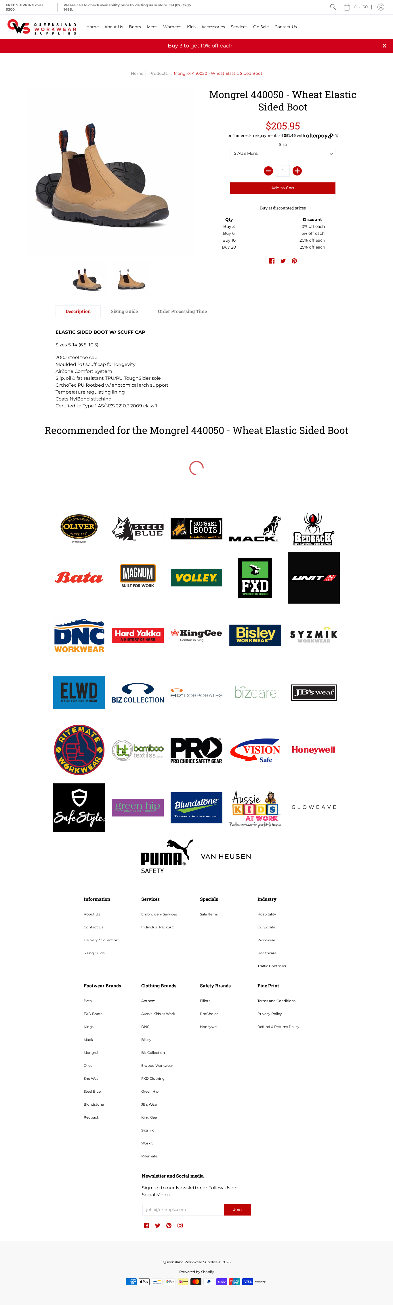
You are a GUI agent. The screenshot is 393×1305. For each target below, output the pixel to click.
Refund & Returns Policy (278, 1026)
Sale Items (209, 914)
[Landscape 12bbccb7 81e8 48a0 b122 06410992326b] (138, 528)
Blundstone (94, 1104)
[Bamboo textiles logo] (138, 750)
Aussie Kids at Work (158, 1014)
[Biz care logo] (255, 693)
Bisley (146, 1039)
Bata (88, 1001)
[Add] (297, 170)
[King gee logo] (196, 635)
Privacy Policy (269, 1014)
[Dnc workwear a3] (79, 635)
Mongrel (91, 1052)
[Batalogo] (79, 577)
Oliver (89, 1065)
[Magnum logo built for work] (138, 578)
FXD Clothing (153, 1078)
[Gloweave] (314, 808)
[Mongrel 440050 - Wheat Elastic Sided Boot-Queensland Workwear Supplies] (89, 279)
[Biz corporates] (196, 692)
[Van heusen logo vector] (226, 856)
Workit (147, 1143)
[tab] (78, 311)
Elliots (205, 1001)
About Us (92, 914)
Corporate (266, 927)
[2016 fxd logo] (255, 578)
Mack (88, 1039)
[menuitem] (333, 7)
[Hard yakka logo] (138, 635)
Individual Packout (157, 927)
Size (283, 144)
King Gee (149, 1117)
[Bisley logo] (255, 635)
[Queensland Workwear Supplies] (42, 27)
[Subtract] (268, 170)
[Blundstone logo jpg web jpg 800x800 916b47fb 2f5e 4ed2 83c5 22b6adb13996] (196, 807)
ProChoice (209, 1014)
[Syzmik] (314, 635)
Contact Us (93, 927)
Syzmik (147, 1130)
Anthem (148, 1001)
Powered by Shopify (196, 1272)
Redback (91, 1117)
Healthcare (266, 953)
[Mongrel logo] (196, 529)
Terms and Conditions (276, 1001)
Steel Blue (92, 1091)
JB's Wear (149, 1104)
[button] (381, 7)
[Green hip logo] (138, 807)
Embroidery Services (159, 914)
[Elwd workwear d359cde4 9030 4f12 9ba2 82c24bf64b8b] (79, 692)
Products (158, 73)
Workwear (266, 940)
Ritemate (149, 1156)
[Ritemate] (79, 750)
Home (137, 73)
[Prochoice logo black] (196, 750)
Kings (89, 1026)
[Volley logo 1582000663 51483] (196, 578)
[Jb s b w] (314, 693)
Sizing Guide (94, 953)
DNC (145, 1026)
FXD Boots (93, 1014)
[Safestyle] (79, 807)
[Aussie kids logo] (255, 808)
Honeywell (209, 1026)
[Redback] (314, 528)
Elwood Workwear (157, 1065)
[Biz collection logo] (138, 693)
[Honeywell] (314, 750)
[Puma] (167, 856)
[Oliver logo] (79, 528)
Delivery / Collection (101, 940)
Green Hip (150, 1091)
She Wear (92, 1078)
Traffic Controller (272, 966)
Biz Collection (153, 1052)
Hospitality (266, 914)
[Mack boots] (255, 528)
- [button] (361, 6)
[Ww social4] (314, 578)
